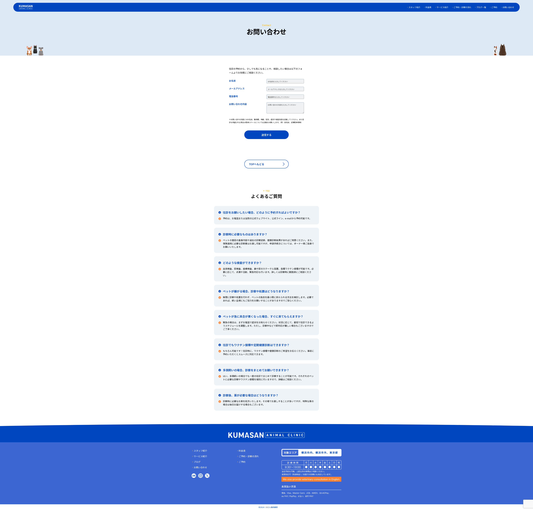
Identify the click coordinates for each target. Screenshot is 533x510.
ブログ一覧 (481, 7)
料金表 (428, 7)
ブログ (197, 461)
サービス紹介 (442, 7)
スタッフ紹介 (414, 7)
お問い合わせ (508, 7)
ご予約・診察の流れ (462, 7)
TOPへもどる (256, 164)
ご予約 (494, 7)
